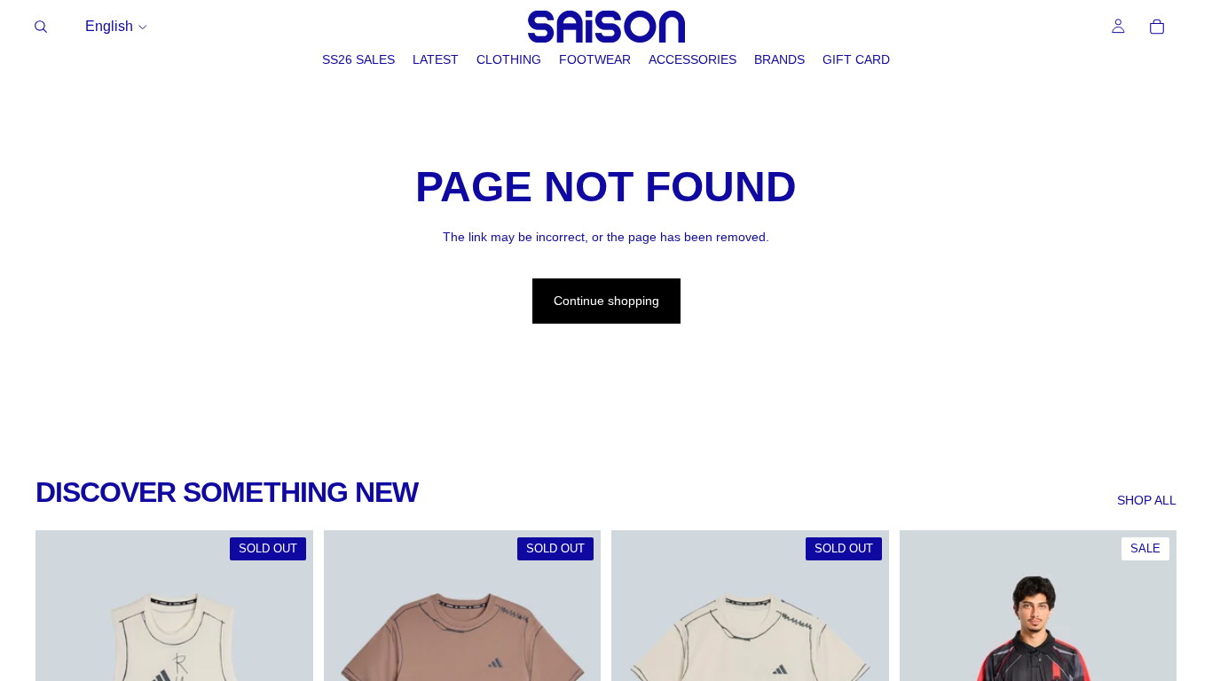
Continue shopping (606, 301)
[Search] (40, 26)
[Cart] (1157, 26)
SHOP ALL (1147, 500)
